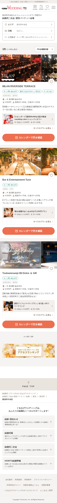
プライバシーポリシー (42, 480)
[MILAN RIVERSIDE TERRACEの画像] (28, 68)
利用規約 (18, 480)
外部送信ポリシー (14, 485)
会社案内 (8, 480)
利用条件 (27, 480)
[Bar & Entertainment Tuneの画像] (28, 161)
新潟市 (42, 396)
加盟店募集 (46, 485)
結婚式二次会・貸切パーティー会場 (16, 396)
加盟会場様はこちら (31, 485)
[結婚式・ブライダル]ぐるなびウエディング (19, 393)
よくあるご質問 (46, 490)
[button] (28, 421)
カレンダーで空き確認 (30, 137)
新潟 (34, 396)
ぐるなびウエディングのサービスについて (21, 490)
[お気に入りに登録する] (51, 82)
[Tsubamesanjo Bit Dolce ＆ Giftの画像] (28, 255)
